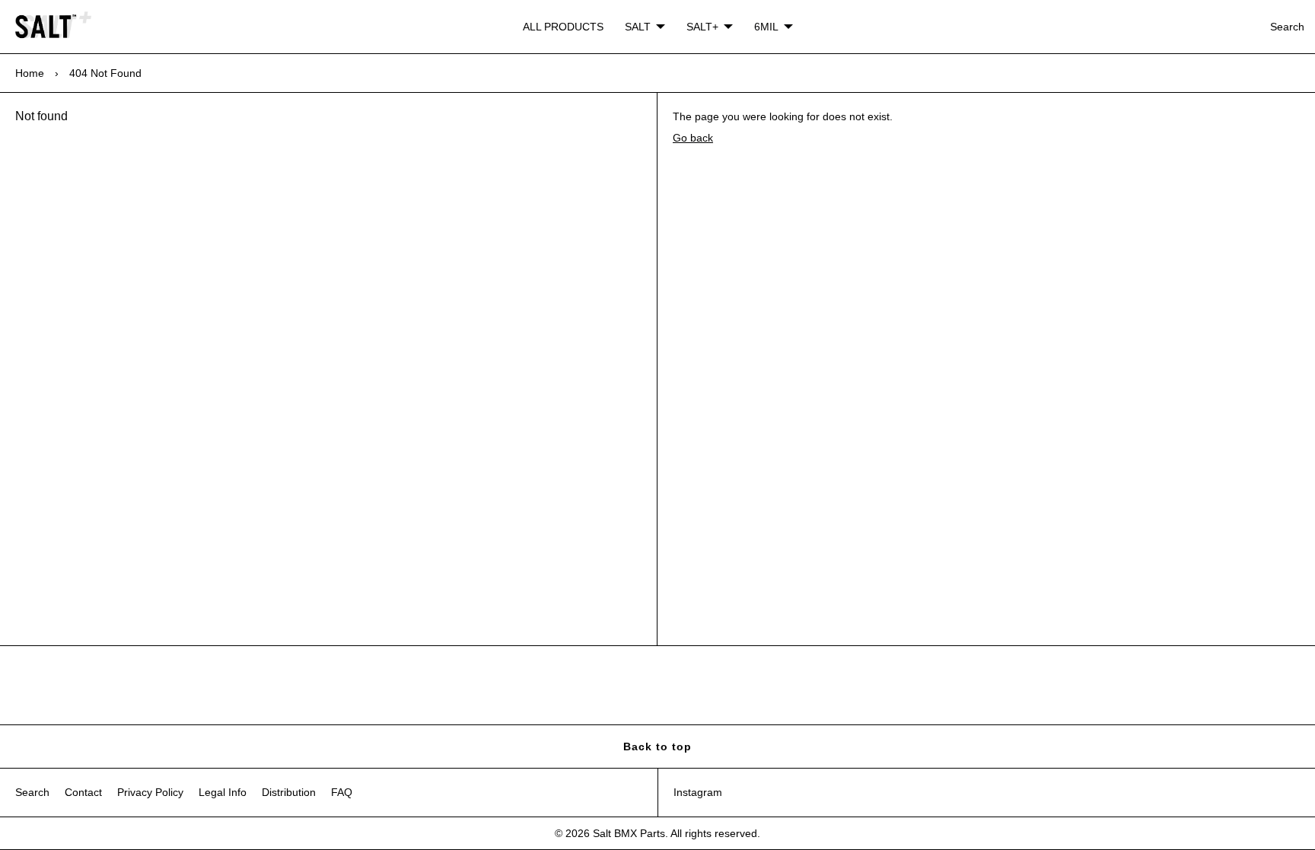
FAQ (341, 792)
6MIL (766, 27)
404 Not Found (105, 73)
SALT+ (702, 27)
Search (1287, 27)
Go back (693, 138)
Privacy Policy (150, 792)
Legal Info (223, 792)
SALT (638, 27)
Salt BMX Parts (629, 833)
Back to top (657, 746)
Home (29, 73)
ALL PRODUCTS (563, 27)
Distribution (289, 792)
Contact (83, 792)
